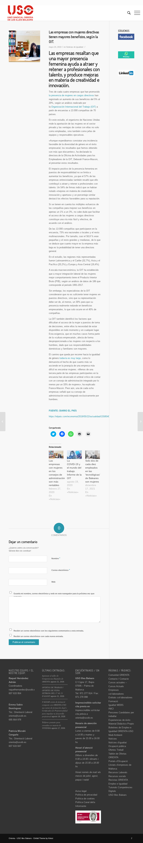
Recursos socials (117, 776)
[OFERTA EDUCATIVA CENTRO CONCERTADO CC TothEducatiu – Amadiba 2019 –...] (2, 421)
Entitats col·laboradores (120, 697)
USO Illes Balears (117, 795)
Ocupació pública (117, 746)
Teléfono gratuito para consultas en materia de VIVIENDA (51, 725)
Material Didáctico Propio (121, 723)
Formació (113, 701)
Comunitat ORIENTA (118, 675)
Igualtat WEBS (115, 705)
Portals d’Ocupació (118, 761)
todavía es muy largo (70, 358)
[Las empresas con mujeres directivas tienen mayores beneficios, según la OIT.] (24, 46)
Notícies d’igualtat (117, 742)
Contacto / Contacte (118, 679)
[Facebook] (131, 838)
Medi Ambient (115, 735)
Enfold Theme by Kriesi (43, 838)
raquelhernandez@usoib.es (22, 689)
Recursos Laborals (117, 772)
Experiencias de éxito (119, 720)
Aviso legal (80, 791)
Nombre (55, 558)
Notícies (112, 738)
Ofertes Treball (115, 750)
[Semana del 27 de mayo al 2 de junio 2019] (140, 421)
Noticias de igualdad (74, 47)
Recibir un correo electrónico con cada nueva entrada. (38, 636)
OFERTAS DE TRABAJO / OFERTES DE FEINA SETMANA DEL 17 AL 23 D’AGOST (52, 691)
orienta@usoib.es (17, 716)
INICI (111, 708)
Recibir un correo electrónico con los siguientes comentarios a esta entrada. (49, 631)
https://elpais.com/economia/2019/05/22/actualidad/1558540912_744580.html (88, 416)
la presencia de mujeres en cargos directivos (71, 95)
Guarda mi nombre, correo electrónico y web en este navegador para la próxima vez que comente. (54, 595)
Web (53, 582)
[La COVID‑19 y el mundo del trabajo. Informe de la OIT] (74, 454)
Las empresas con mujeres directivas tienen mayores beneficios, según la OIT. (74, 37)
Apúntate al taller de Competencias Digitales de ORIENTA (52, 678)
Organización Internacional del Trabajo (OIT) (73, 106)
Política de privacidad (86, 794)
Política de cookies (85, 798)
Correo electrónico (60, 570)
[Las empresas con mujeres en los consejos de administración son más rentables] (56, 454)
